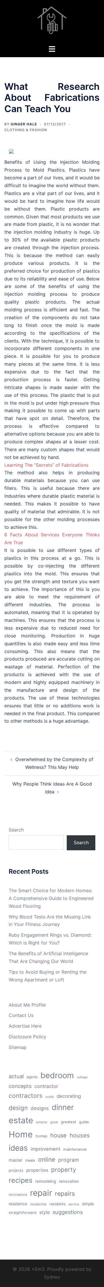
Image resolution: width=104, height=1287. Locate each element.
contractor (46, 1086)
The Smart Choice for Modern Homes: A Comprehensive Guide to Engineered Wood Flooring (51, 898)
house (58, 1135)
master (15, 1160)
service (73, 1204)
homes (41, 1136)
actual (16, 1076)
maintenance (75, 1149)
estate (21, 1120)
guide (84, 1122)
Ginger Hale (24, 124)
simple (88, 1204)
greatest (68, 1121)
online (46, 1159)
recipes (20, 1180)
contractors (25, 1095)
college (82, 1077)
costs (49, 1097)
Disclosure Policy (27, 1036)
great (54, 1122)
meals (30, 1160)
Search (16, 830)
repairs (65, 1193)
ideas (18, 1147)
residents (57, 1204)
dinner (63, 1107)
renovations (18, 1195)
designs (40, 1108)
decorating (69, 1096)
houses (80, 1135)
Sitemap (18, 1047)
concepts (20, 1086)
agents (32, 1077)
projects (16, 1170)
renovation (69, 1181)
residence (18, 1204)
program (68, 1160)
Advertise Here (25, 1026)
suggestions (68, 1212)
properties (37, 1170)
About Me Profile (27, 1005)
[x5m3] (52, 22)
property (63, 1169)
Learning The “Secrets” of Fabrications (46, 465)
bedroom (57, 1075)
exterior (41, 1122)
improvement (45, 1149)
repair (41, 1193)
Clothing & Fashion (25, 130)
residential (38, 1204)
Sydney (52, 1277)
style (44, 1212)
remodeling (45, 1181)
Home (21, 1134)
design (18, 1107)
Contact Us (21, 1015)
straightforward (22, 1212)
